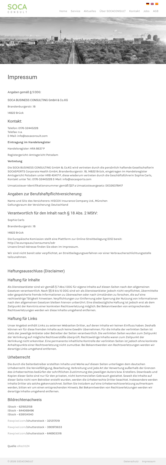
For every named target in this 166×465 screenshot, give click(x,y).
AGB (155, 11)
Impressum (148, 461)
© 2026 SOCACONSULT (20, 461)
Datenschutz (131, 461)
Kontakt (134, 11)
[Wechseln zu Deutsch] (147, 3)
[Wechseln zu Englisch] (151, 3)
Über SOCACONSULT (113, 11)
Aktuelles (90, 11)
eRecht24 (23, 446)
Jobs (146, 11)
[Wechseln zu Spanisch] (156, 3)
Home (63, 11)
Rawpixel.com (17, 420)
